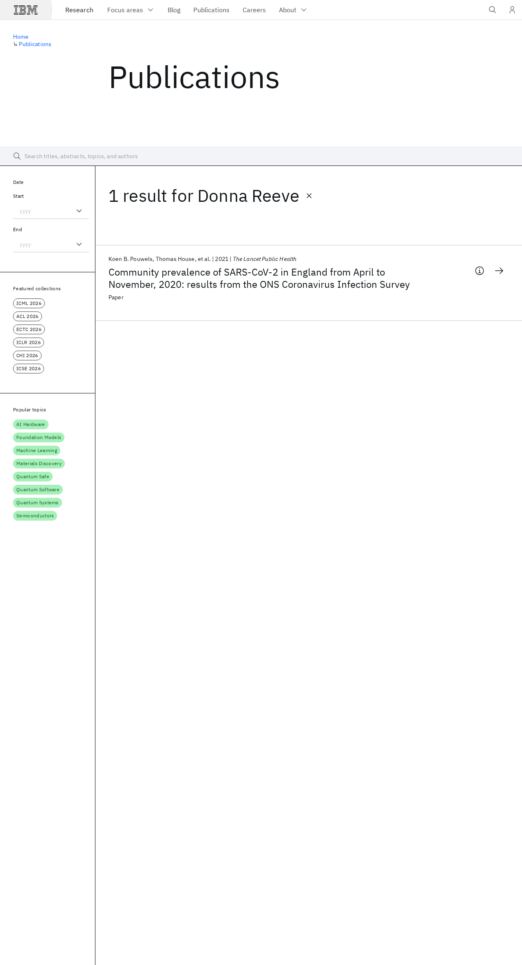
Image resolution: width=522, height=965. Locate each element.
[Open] (79, 211)
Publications (35, 44)
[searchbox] (261, 156)
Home (21, 36)
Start (18, 196)
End (17, 229)
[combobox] (51, 211)
